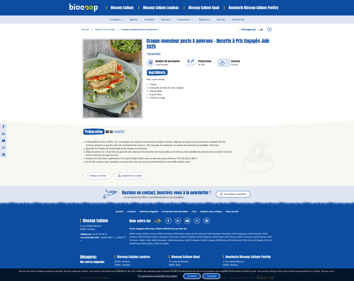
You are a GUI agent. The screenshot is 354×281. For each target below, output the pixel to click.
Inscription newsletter (235, 194)
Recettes (165, 19)
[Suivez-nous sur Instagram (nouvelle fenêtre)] (3, 147)
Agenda (134, 19)
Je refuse (192, 276)
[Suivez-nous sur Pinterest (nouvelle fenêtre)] (3, 154)
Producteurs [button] (183, 19)
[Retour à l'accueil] (87, 7)
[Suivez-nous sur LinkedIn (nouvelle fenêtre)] (3, 133)
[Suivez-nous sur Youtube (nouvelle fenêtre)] (3, 140)
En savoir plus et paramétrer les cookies (157, 276)
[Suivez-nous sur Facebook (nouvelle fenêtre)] (3, 126)
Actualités (149, 19)
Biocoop (221, 19)
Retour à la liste (98, 175)
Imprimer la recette (132, 175)
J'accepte (211, 276)
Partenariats (238, 19)
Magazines (204, 19)
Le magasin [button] (115, 19)
